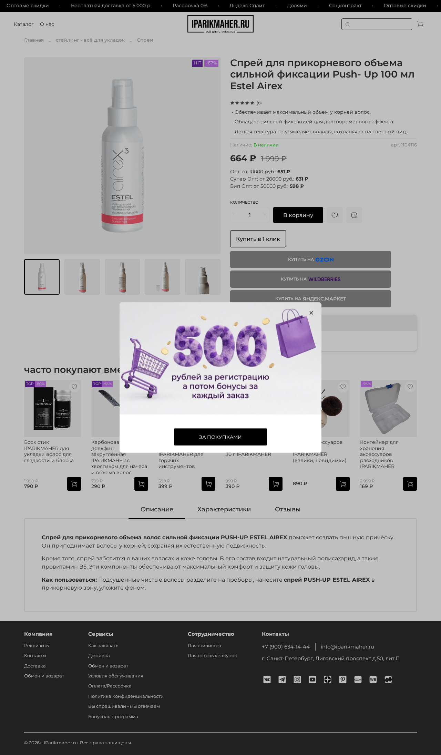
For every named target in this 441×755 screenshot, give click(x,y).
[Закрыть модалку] (311, 313)
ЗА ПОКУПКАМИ (220, 437)
